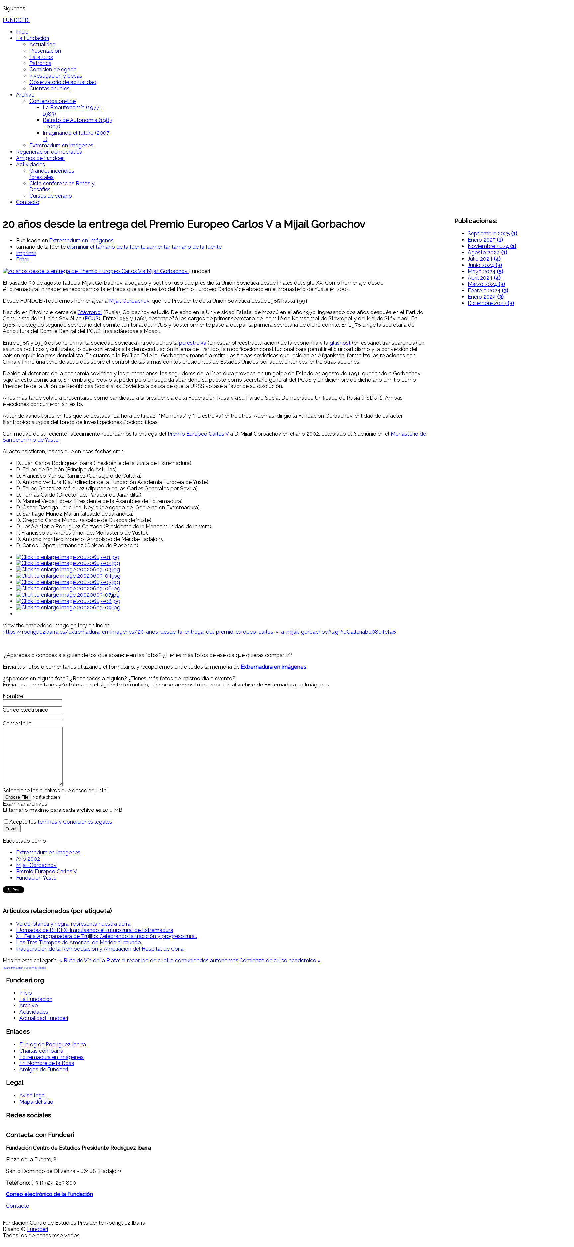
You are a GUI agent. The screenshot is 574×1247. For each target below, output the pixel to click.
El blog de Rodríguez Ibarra (52, 1044)
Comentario (17, 723)
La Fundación (32, 38)
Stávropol (90, 312)
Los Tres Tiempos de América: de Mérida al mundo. (79, 942)
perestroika (192, 343)
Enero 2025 (485, 240)
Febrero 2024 (488, 290)
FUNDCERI (16, 20)
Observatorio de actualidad (62, 82)
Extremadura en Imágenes (81, 240)
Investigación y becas (55, 76)
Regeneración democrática (49, 152)
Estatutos (41, 57)
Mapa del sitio (36, 1102)
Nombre (13, 696)
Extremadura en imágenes (61, 145)
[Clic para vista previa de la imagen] (96, 271)
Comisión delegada (53, 69)
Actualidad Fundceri (43, 1018)
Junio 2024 (485, 265)
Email (23, 259)
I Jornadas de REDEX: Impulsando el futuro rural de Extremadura (94, 930)
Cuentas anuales (49, 88)
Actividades (30, 164)
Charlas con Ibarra (41, 1051)
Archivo (25, 95)
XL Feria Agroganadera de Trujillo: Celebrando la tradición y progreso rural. (106, 936)
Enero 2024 (486, 297)
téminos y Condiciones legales (75, 822)
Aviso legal (32, 1095)
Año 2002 (28, 859)
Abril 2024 (484, 278)
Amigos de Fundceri (40, 158)
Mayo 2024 (485, 271)
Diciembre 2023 (491, 303)
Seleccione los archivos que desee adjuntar (55, 790)
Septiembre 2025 (492, 233)
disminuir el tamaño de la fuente (106, 247)
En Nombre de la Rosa (46, 1063)
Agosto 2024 (487, 252)
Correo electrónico (25, 710)
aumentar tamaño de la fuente (184, 247)
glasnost (340, 343)
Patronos (40, 63)
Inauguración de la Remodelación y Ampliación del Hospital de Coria (100, 949)
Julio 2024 (484, 259)
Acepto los (60, 822)
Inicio (22, 32)
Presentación (45, 51)
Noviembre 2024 (492, 246)
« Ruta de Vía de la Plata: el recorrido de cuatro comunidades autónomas (148, 960)
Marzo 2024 (486, 284)
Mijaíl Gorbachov (129, 301)
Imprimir (26, 253)
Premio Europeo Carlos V (198, 434)
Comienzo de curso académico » (280, 960)
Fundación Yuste (36, 878)
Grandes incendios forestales (51, 174)
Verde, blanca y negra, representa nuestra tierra (73, 924)
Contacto (27, 202)
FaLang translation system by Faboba (24, 967)
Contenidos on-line (52, 101)
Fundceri (37, 1229)
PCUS (92, 318)
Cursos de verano (50, 196)
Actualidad (42, 44)
